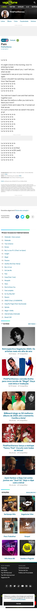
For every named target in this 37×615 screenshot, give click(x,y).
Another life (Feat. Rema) (12, 264)
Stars (6, 284)
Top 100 (12, 7)
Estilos (20, 7)
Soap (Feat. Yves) (10, 277)
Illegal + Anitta (9, 311)
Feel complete (9, 290)
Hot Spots (4, 570)
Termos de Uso (23, 570)
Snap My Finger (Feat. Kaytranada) (15, 304)
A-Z (27, 7)
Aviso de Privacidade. (19, 599)
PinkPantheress (6, 47)
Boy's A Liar (8, 267)
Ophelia (7, 307)
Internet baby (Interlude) (12, 314)
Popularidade (24, 21)
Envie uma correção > (22, 210)
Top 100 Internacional (8, 575)
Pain (6, 274)
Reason (7, 297)
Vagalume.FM (30, 492)
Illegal (6, 257)
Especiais (4, 568)
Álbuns (9, 21)
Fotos (16, 21)
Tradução (12, 40)
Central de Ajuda (24, 568)
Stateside (8, 240)
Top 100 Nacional (6, 573)
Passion (7, 260)
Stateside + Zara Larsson (12, 237)
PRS (6, 174)
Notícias (33, 21)
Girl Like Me (8, 270)
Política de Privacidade (26, 573)
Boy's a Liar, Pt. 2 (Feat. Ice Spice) (15, 250)
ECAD (2, 181)
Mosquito (7, 280)
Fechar (18, 603)
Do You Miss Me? (10, 294)
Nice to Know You (10, 287)
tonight (7, 254)
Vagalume (10, 2)
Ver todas (31, 324)
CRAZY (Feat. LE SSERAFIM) (13, 300)
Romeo (7, 247)
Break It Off (8, 317)
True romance (9, 244)
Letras (3, 21)
